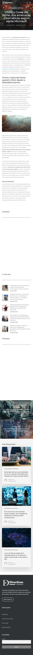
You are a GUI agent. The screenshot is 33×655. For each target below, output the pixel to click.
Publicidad (5, 614)
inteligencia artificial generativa (10, 69)
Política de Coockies (7, 618)
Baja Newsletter (6, 627)
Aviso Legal (5, 623)
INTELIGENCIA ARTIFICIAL (16, 8)
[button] (30, 3)
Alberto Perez (11, 25)
